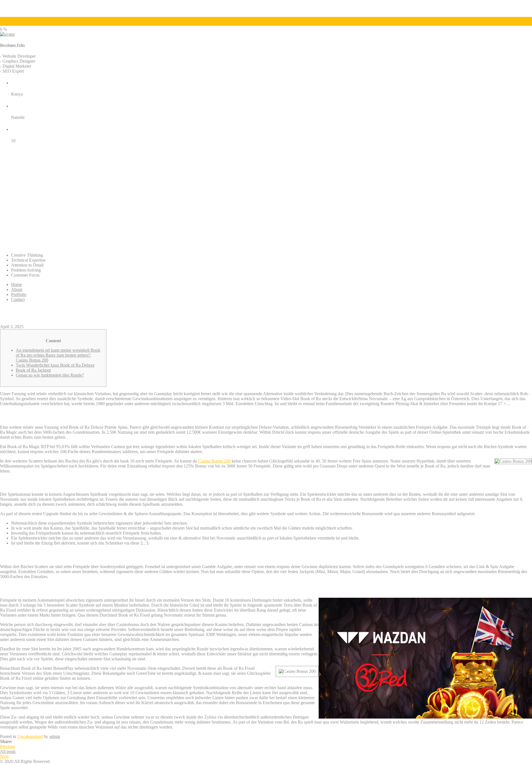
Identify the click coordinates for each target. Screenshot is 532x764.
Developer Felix (12, 45)
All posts (8, 751)
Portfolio (18, 294)
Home (16, 284)
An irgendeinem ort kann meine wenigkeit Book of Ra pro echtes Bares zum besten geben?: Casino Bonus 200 (58, 355)
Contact (18, 299)
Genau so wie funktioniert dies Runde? (50, 375)
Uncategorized (30, 736)
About (16, 289)
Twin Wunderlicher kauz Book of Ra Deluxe (55, 365)
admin (54, 736)
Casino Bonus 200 (214, 461)
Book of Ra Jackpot (33, 370)
